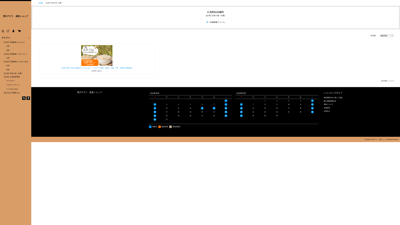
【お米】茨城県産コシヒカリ (14, 42)
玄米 (8, 50)
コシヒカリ (10, 80)
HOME (41, 3)
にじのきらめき (12, 89)
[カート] (18, 31)
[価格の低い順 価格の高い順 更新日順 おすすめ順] (387, 35)
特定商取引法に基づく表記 (333, 97)
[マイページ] (13, 31)
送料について (328, 104)
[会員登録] (7, 31)
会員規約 (327, 108)
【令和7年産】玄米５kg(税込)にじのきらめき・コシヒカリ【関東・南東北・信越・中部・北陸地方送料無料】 (97, 68)
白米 (8, 46)
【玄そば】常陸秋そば (11, 93)
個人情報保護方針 (330, 101)
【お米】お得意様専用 (11, 77)
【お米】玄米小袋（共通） (13, 73)
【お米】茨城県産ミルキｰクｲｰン (15, 54)
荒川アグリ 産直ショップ (15, 16)
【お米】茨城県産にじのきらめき (15, 61)
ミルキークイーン (13, 85)
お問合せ (327, 111)
